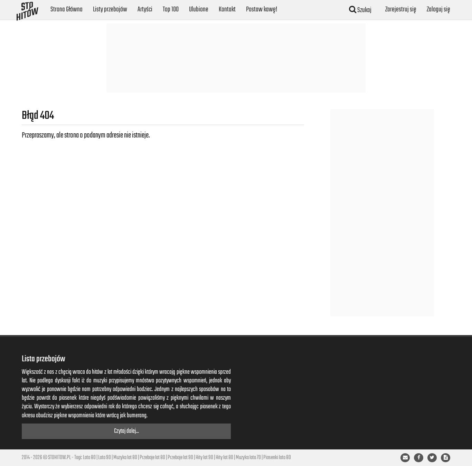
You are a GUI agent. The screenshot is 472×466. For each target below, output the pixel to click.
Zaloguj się (438, 9)
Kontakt (227, 9)
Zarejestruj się (400, 9)
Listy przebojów (110, 9)
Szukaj (363, 10)
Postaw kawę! (261, 9)
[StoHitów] (27, 8)
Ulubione (198, 9)
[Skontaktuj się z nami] (405, 457)
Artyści (145, 9)
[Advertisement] (236, 58)
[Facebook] (418, 457)
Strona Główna (66, 9)
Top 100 (171, 9)
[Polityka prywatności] (445, 457)
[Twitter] (432, 457)
